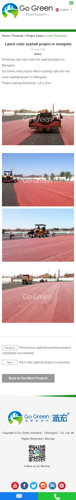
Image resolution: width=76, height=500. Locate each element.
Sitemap (49, 438)
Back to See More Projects (28, 378)
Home (5, 35)
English (64, 9)
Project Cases (35, 35)
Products (17, 35)
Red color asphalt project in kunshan (44, 362)
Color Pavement (57, 35)
